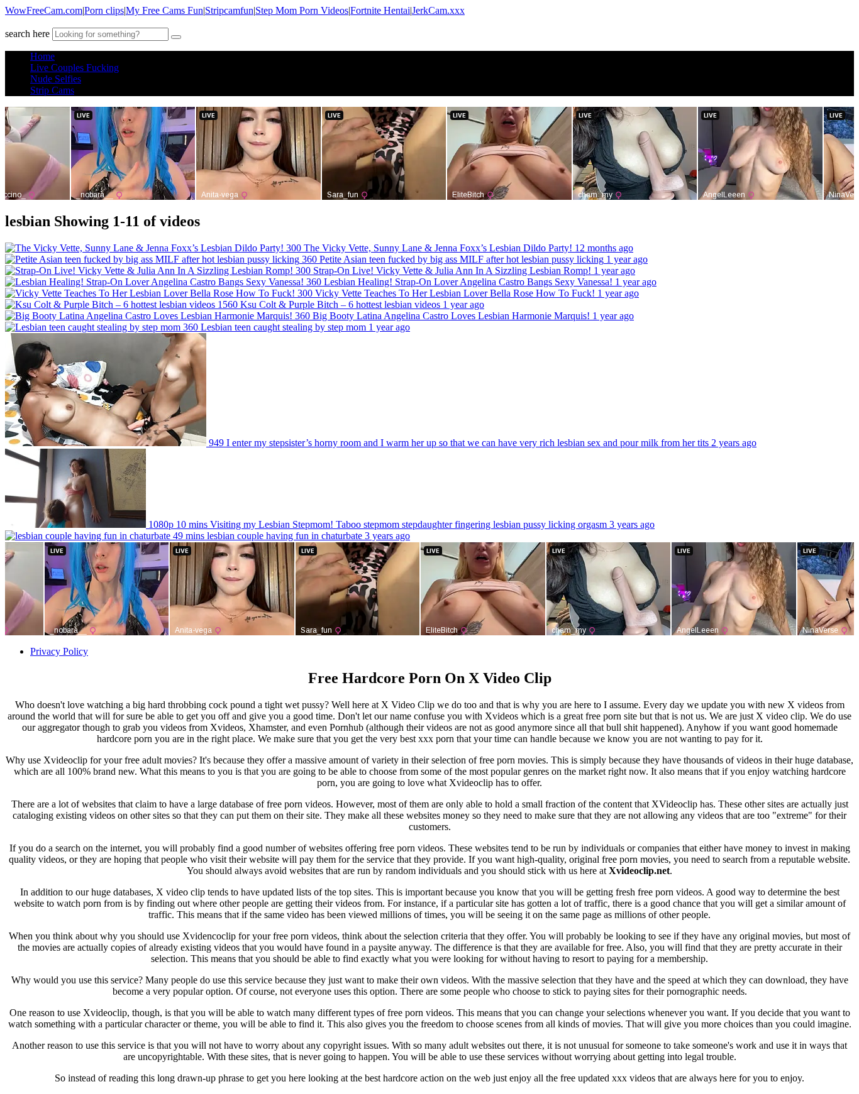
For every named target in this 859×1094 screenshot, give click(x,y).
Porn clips (104, 10)
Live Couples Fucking (74, 67)
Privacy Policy (59, 651)
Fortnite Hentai (380, 10)
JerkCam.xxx (438, 10)
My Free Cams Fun (164, 10)
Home (42, 56)
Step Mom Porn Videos (301, 10)
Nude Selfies (55, 79)
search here (27, 33)
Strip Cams (52, 90)
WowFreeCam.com (43, 10)
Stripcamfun (229, 10)
